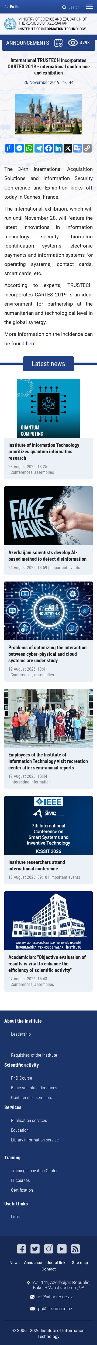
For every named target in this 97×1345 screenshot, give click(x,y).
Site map (80, 1262)
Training (12, 1157)
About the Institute (23, 1021)
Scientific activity (21, 1065)
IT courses (20, 1180)
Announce (33, 1262)
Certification (22, 1190)
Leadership (21, 1034)
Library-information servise (35, 1140)
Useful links (16, 1204)
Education (20, 1130)
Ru (17, 7)
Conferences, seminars (31, 1097)
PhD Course (21, 1078)
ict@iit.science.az (55, 1296)
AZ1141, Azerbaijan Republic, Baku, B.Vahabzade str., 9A (61, 1285)
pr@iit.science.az (55, 1308)
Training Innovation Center (34, 1170)
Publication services (29, 1120)
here (31, 343)
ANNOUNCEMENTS (27, 43)
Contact (48, 1269)
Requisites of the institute (34, 1055)
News (14, 1262)
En (12, 7)
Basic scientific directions (34, 1087)
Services (12, 1107)
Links (15, 1216)
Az (6, 7)
